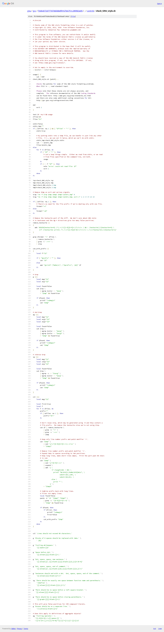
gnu (29, 11)
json (160, 629)
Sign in (159, 3)
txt (154, 629)
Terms (25, 629)
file (73, 16)
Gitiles (13, 629)
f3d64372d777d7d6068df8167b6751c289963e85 (60, 11)
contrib (90, 11)
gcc (34, 11)
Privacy (19, 629)
